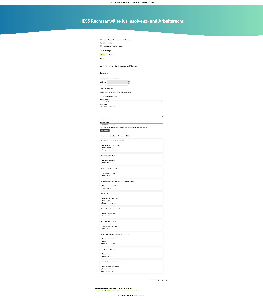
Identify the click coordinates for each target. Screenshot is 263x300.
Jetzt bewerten (105, 130)
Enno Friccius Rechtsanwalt (109, 168)
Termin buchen (110, 290)
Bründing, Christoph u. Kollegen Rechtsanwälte (115, 234)
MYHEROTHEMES (139, 296)
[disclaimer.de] (102, 2)
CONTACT (156, 280)
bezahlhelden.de (100, 290)
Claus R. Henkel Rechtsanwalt (110, 221)
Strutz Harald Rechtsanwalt (109, 155)
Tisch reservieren (135, 290)
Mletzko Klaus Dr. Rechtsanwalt (110, 209)
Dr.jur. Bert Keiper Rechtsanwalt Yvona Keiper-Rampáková (118, 181)
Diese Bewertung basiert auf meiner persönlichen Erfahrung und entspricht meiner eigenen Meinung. (125, 127)
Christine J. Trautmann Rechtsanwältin (112, 140)
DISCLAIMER (164, 280)
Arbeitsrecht (109, 54)
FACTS (149, 280)
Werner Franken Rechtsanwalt (110, 249)
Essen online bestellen (122, 290)
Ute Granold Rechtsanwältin (109, 194)
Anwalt (102, 54)
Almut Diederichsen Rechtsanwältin (111, 262)
